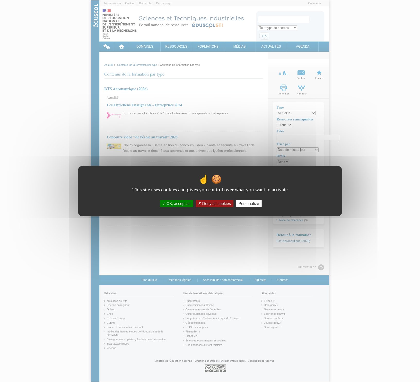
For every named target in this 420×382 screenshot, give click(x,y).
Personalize (248, 203)
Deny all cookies (216, 203)
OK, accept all (178, 203)
